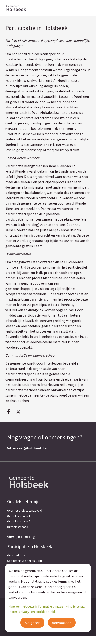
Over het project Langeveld (24, 510)
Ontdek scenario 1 (18, 516)
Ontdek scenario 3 (18, 527)
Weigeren (32, 622)
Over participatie (17, 555)
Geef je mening (21, 536)
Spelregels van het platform (25, 561)
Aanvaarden (62, 622)
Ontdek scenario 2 (18, 521)
